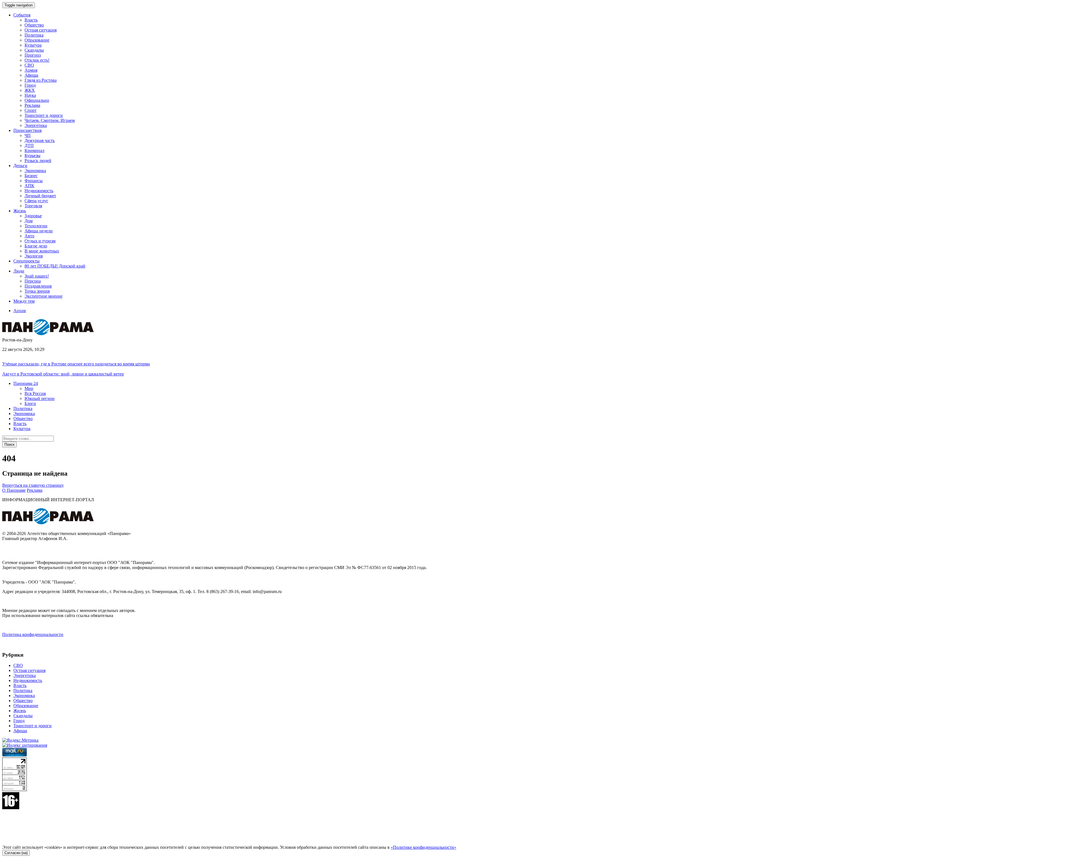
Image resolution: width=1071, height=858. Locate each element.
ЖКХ (30, 90)
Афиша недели (39, 230)
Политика (34, 35)
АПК (29, 185)
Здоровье (33, 215)
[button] (25, 383)
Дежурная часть (40, 140)
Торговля (33, 205)
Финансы (34, 180)
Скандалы (34, 50)
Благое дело (36, 246)
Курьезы (32, 155)
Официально (37, 100)
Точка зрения (37, 291)
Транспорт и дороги (44, 115)
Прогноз (33, 55)
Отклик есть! (37, 60)
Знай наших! (37, 276)
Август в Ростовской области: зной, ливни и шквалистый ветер (63, 374)
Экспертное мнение (43, 296)
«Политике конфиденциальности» (423, 847)
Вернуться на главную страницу (33, 485)
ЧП (28, 135)
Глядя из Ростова (41, 80)
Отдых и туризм (40, 240)
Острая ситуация (41, 30)
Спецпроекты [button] (26, 261)
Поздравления (38, 286)
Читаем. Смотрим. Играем (50, 120)
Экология (34, 256)
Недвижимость (39, 190)
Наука (30, 95)
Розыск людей (38, 160)
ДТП (29, 145)
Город (30, 85)
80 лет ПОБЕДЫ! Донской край (55, 266)
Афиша (31, 75)
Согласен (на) (16, 853)
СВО (29, 65)
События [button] (21, 15)
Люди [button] (18, 271)
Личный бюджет (40, 195)
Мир (29, 388)
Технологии (36, 225)
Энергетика (36, 125)
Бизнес (31, 175)
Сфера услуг (36, 200)
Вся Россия (35, 393)
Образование (37, 40)
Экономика (35, 170)
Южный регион (40, 398)
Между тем (24, 301)
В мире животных (42, 251)
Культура (33, 45)
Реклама (32, 105)
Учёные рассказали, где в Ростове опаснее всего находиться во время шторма (76, 363)
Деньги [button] (20, 165)
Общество (34, 25)
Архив (19, 310)
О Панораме (14, 490)
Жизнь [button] (19, 210)
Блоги (30, 403)
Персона (33, 281)
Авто (29, 235)
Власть (31, 20)
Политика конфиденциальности (32, 634)
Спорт (31, 110)
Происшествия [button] (27, 130)
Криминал (34, 150)
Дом (29, 220)
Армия (31, 70)
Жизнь (19, 710)
